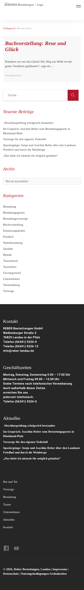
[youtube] (16, 548)
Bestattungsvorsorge (15, 218)
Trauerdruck (10, 260)
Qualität (8, 248)
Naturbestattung (12, 242)
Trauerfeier (9, 266)
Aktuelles (9, 519)
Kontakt (8, 527)
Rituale (7, 254)
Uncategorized (12, 272)
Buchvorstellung (13, 224)
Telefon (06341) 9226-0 (20, 342)
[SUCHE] (73, 95)
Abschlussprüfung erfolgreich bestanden (28, 122)
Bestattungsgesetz (14, 212)
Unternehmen (11, 278)
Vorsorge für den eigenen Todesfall (24, 139)
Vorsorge (8, 290)
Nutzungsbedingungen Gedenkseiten (44, 573)
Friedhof (8, 236)
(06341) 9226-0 (26, 401)
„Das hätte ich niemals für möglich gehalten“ (30, 155)
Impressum (60, 569)
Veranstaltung (11, 284)
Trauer (7, 504)
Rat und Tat (10, 481)
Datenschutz (11, 573)
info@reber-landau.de (18, 351)
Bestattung (9, 206)
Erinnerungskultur (14, 230)
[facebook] (6, 548)
